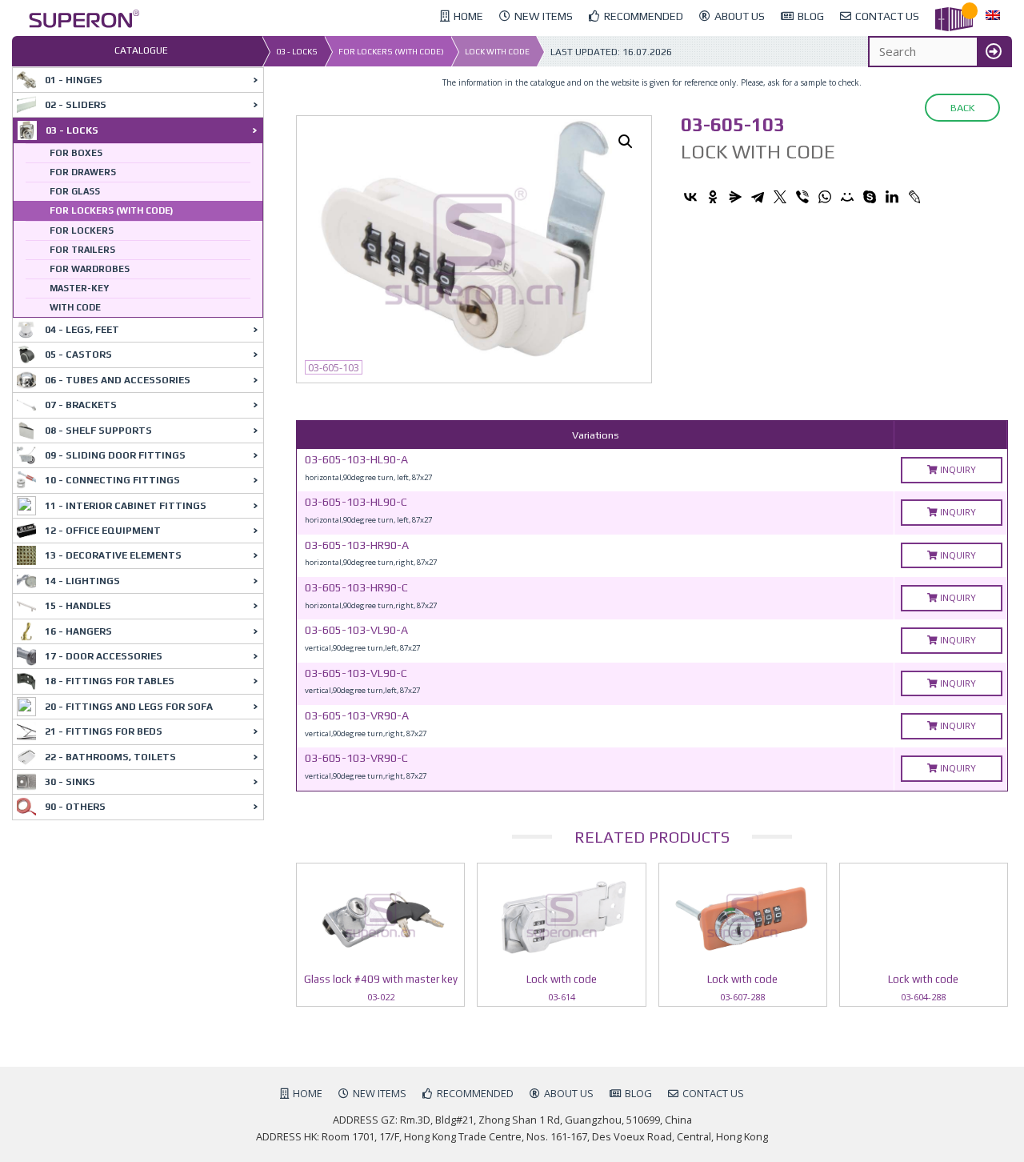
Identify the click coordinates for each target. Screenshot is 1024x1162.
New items (379, 1093)
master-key (79, 288)
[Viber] (802, 196)
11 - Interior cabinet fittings (125, 505)
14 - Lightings (82, 581)
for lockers (82, 230)
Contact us (713, 1093)
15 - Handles (78, 605)
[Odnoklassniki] (712, 196)
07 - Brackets (81, 405)
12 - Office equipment (103, 530)
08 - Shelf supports (98, 430)
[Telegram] (757, 196)
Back (962, 108)
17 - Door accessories (103, 656)
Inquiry (957, 469)
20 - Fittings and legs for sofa (129, 706)
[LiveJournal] (914, 196)
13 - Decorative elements (113, 555)
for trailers (82, 249)
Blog (638, 1093)
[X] (780, 196)
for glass (75, 191)
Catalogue (141, 50)
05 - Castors (78, 354)
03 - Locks (297, 51)
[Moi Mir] (847, 196)
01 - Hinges (73, 80)
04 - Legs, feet (82, 329)
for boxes (76, 153)
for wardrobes (90, 269)
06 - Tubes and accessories (117, 380)
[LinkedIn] (892, 196)
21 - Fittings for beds (103, 731)
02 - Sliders (75, 104)
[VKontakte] (690, 196)
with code (75, 307)
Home (307, 1093)
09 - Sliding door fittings (115, 455)
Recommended (475, 1093)
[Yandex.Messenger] (735, 196)
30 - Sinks (70, 781)
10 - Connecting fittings (112, 480)
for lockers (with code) (391, 51)
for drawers (83, 172)
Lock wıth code (497, 51)
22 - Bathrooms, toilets (110, 757)
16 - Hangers (78, 631)
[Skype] (869, 196)
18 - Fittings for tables (109, 681)
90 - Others (75, 806)
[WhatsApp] (824, 196)
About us (569, 1093)
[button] (625, 141)
